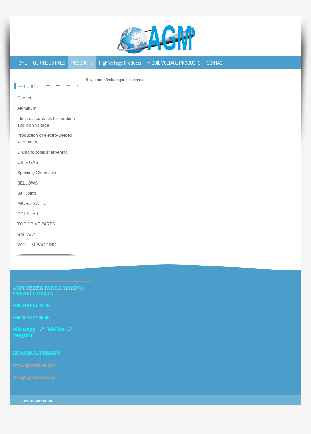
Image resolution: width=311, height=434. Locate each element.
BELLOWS (27, 183)
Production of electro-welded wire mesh (44, 138)
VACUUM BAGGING (36, 244)
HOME (21, 62)
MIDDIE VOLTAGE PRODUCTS (174, 62)
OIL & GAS (27, 162)
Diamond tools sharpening (42, 152)
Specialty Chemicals (36, 172)
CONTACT (216, 62)
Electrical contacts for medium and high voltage (46, 121)
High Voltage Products (120, 62)
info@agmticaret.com (35, 377)
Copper (24, 97)
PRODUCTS (82, 62)
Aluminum (26, 108)
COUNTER (27, 213)
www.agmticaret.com (34, 365)
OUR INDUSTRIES (49, 62)
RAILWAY (26, 234)
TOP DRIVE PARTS (36, 224)
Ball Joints (27, 193)
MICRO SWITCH (33, 203)
